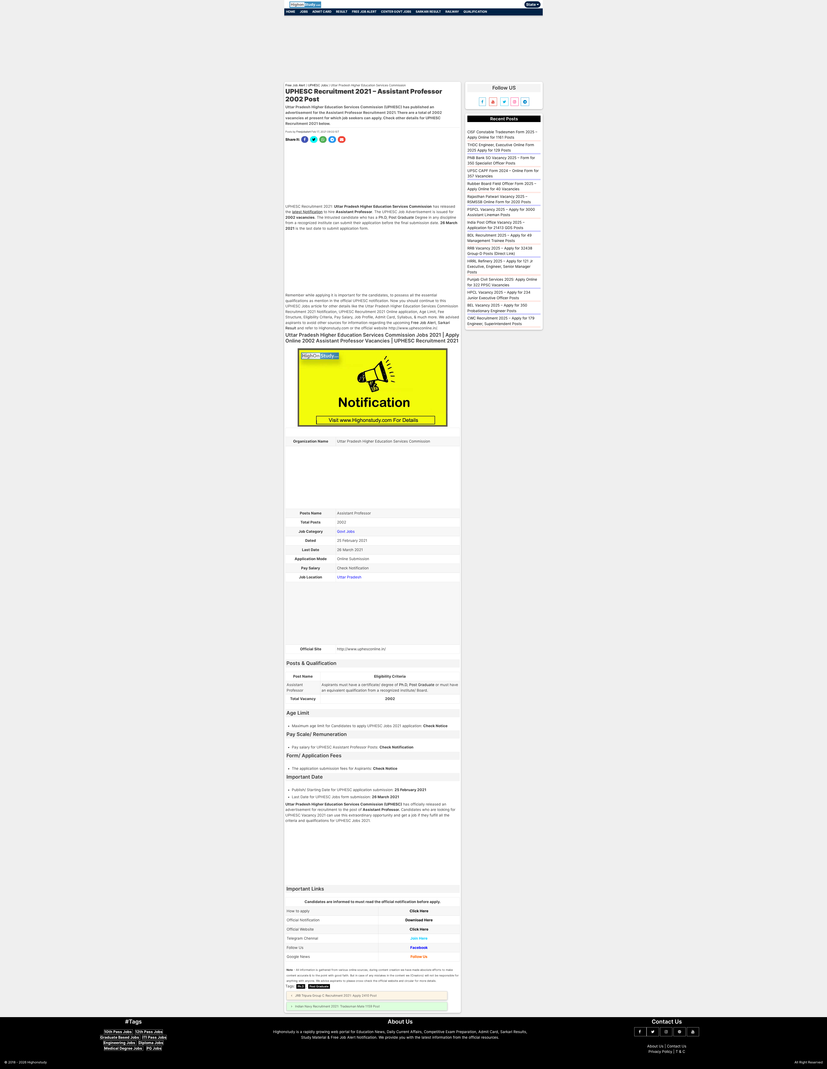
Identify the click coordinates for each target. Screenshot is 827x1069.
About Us (655, 1046)
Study (305, 4)
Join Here (418, 938)
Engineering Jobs (120, 1043)
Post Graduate (401, 217)
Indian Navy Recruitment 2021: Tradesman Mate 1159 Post (337, 1006)
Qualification (475, 11)
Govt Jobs (346, 531)
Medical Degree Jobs (123, 1048)
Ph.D (383, 217)
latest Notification (307, 212)
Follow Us (418, 956)
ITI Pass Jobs (154, 1037)
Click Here (419, 911)
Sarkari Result (428, 11)
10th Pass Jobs (118, 1032)
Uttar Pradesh (349, 577)
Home (290, 11)
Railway (452, 11)
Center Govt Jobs (396, 11)
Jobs (304, 11)
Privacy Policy (660, 1051)
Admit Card (321, 11)
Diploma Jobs (151, 1043)
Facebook (419, 947)
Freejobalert (303, 131)
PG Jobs (154, 1048)
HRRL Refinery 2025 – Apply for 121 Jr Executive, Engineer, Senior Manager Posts (500, 266)
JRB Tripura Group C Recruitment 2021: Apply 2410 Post (336, 995)
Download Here (419, 920)
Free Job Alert (364, 11)
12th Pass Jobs (149, 1032)
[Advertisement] (413, 47)
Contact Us (676, 1046)
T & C (680, 1051)
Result (341, 11)
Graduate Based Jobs (120, 1037)
